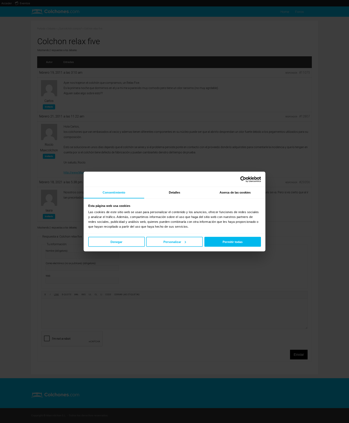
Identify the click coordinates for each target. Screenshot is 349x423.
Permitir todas (233, 241)
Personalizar (172, 241)
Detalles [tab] (174, 192)
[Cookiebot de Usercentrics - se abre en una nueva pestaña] (243, 179)
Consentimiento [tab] (114, 192)
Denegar (116, 241)
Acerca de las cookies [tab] (235, 192)
